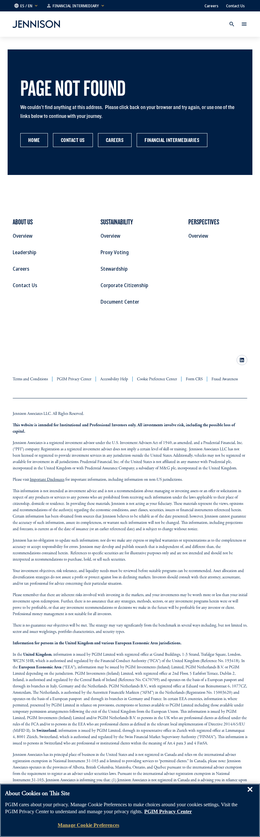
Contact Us (235, 6)
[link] (242, 360)
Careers (211, 6)
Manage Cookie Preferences (88, 825)
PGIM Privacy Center (168, 811)
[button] (26, 5)
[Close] (250, 794)
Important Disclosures (47, 480)
